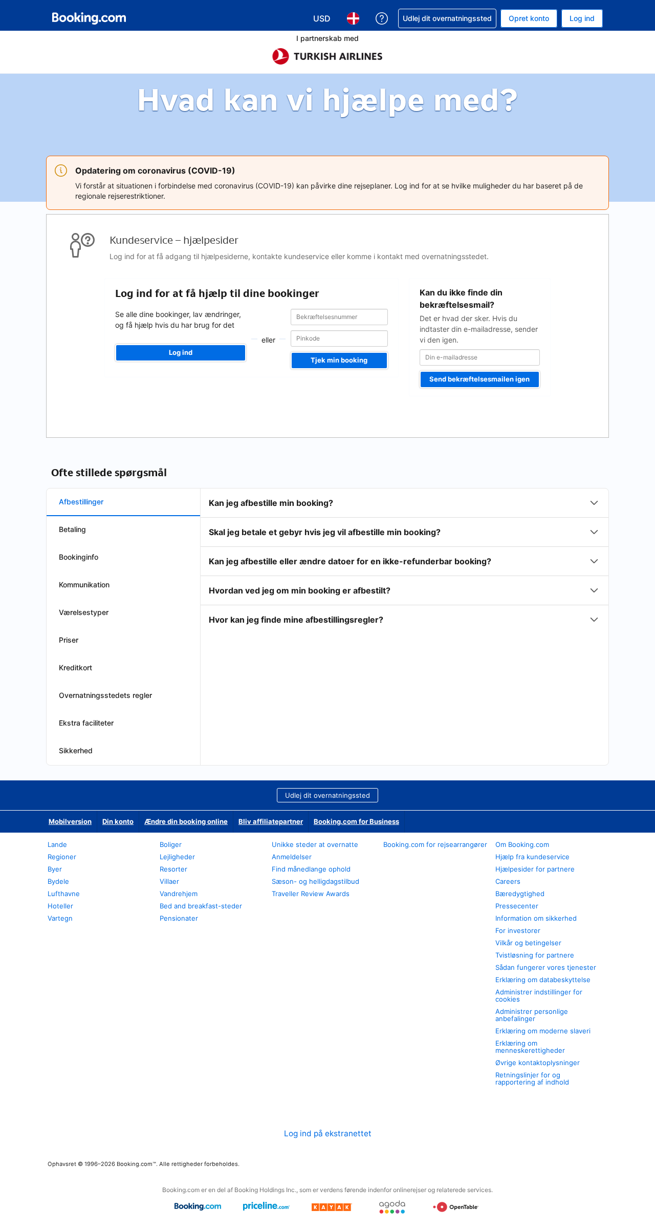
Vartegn (60, 918)
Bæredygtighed (519, 893)
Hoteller (60, 906)
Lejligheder (177, 857)
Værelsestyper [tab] (83, 612)
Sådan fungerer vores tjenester (545, 967)
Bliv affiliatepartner (270, 821)
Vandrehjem (179, 893)
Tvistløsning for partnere (534, 955)
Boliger (171, 844)
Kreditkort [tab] (75, 667)
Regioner (62, 857)
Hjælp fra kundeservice (532, 857)
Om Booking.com (522, 844)
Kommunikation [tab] (84, 584)
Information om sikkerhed (536, 918)
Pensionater (179, 918)
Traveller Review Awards (311, 893)
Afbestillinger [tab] (81, 501)
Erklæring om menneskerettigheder (530, 1046)
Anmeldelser (292, 857)
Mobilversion (70, 821)
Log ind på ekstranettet (328, 1133)
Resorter (173, 869)
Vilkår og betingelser (528, 943)
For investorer (517, 930)
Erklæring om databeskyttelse (543, 979)
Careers (507, 881)
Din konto (118, 821)
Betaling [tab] (72, 529)
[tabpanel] (404, 561)
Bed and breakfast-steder (201, 906)
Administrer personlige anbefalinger (531, 1015)
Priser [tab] (68, 639)
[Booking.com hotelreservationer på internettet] (89, 18)
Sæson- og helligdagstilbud (315, 881)
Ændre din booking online (186, 821)
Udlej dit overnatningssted (327, 795)
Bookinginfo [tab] (78, 557)
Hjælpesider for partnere (535, 869)
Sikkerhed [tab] (76, 750)
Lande (57, 844)
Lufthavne (64, 893)
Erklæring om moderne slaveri (543, 1031)
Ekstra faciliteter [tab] (86, 722)
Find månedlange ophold (311, 869)
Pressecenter (516, 906)
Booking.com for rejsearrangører (435, 844)
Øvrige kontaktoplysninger (537, 1062)
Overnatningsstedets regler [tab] (105, 695)
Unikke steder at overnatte (315, 844)
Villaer (169, 881)
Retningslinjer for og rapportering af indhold (532, 1078)
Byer (55, 869)
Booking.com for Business (356, 821)
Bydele (58, 881)
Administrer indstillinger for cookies (538, 995)
